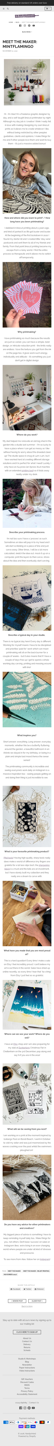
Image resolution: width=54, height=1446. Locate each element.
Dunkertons (24, 1048)
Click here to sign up (27, 1332)
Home (11, 22)
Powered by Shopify (27, 1436)
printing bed (27, 470)
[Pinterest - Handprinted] (29, 25)
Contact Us (34, 1403)
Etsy (16, 1044)
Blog (17, 22)
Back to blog (27, 1306)
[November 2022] (10, 1274)
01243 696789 (21, 1403)
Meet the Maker (14, 1271)
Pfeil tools (8, 858)
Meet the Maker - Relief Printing (36, 1271)
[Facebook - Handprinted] (20, 25)
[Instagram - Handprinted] (24, 25)
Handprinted (30, 1434)
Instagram (45, 1259)
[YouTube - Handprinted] (33, 25)
